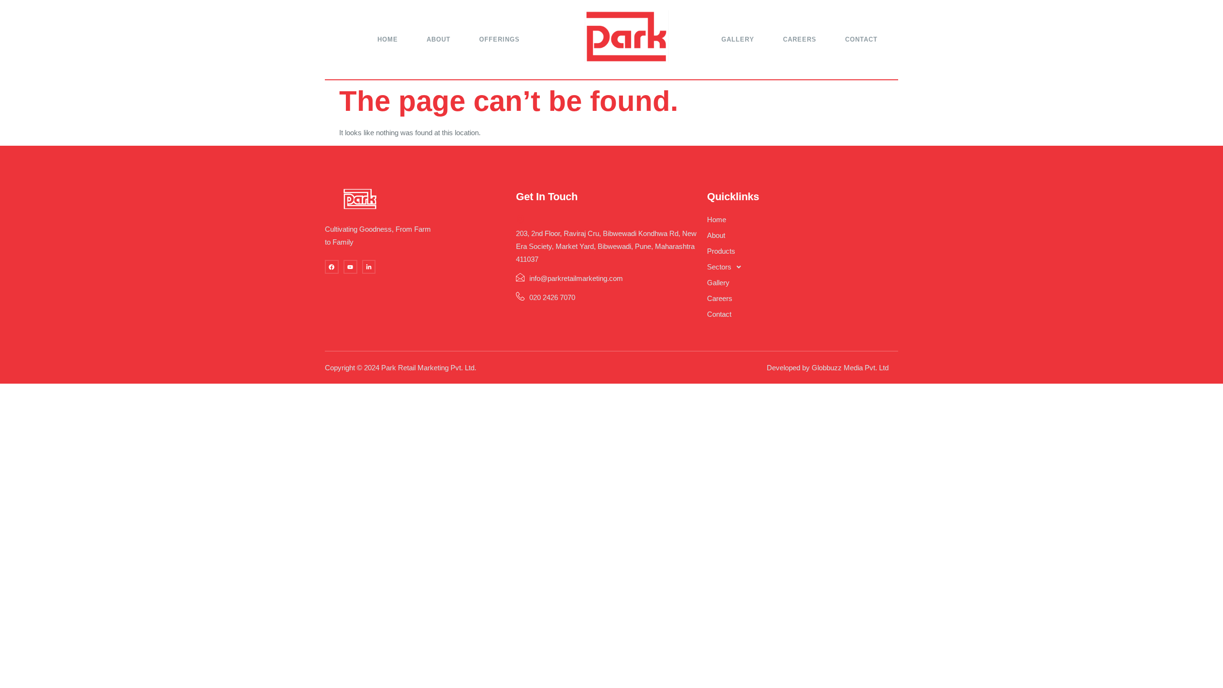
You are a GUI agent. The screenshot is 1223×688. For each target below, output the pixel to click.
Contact (861, 39)
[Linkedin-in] (369, 267)
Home (387, 39)
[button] (802, 267)
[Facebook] (332, 267)
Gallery (737, 39)
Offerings (499, 39)
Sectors (719, 267)
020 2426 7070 (552, 297)
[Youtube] (350, 267)
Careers (799, 39)
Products (721, 251)
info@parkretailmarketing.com (576, 278)
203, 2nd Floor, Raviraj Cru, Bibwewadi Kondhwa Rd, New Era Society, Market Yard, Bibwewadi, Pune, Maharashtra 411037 (606, 246)
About (439, 39)
